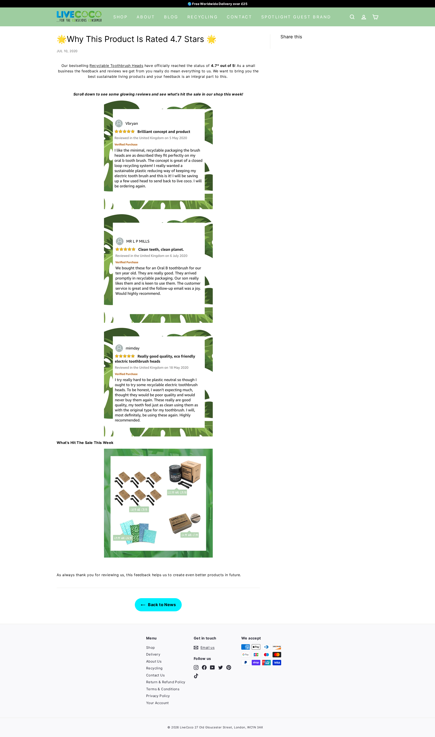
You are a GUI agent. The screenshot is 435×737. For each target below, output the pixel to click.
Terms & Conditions (162, 689)
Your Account (157, 703)
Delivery (153, 654)
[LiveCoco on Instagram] (196, 667)
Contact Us (155, 675)
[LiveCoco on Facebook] (204, 667)
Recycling (202, 17)
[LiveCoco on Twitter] (220, 667)
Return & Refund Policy (165, 682)
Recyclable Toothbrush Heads (116, 65)
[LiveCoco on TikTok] (196, 675)
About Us (154, 661)
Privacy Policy (158, 696)
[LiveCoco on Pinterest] (228, 667)
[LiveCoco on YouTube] (212, 667)
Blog (171, 17)
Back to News (161, 604)
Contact (239, 17)
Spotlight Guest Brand (296, 17)
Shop (120, 17)
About (146, 17)
